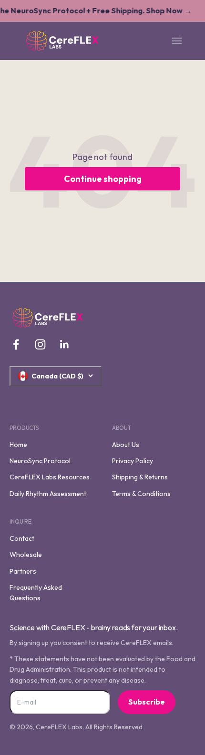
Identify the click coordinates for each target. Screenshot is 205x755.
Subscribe (146, 701)
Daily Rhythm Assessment (48, 493)
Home (18, 444)
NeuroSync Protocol (40, 461)
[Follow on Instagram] (40, 344)
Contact (22, 538)
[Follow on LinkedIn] (64, 344)
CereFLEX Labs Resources (50, 477)
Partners (23, 571)
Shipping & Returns (140, 477)
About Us (125, 444)
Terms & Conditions (141, 493)
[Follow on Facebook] (16, 344)
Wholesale (26, 554)
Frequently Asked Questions (36, 592)
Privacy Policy (132, 461)
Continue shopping (103, 178)
